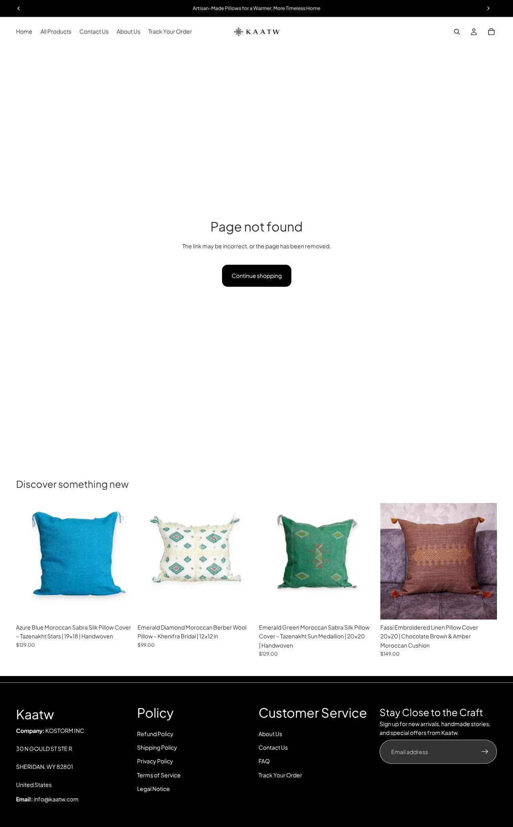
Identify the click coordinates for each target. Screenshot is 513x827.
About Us (270, 733)
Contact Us (273, 747)
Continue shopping (257, 275)
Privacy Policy (155, 761)
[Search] (457, 31)
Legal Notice (153, 789)
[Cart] (491, 31)
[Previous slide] (28, 561)
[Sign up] (485, 751)
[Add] (120, 607)
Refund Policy (155, 733)
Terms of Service (159, 775)
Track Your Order (280, 775)
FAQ (264, 761)
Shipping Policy (157, 747)
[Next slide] (121, 561)
